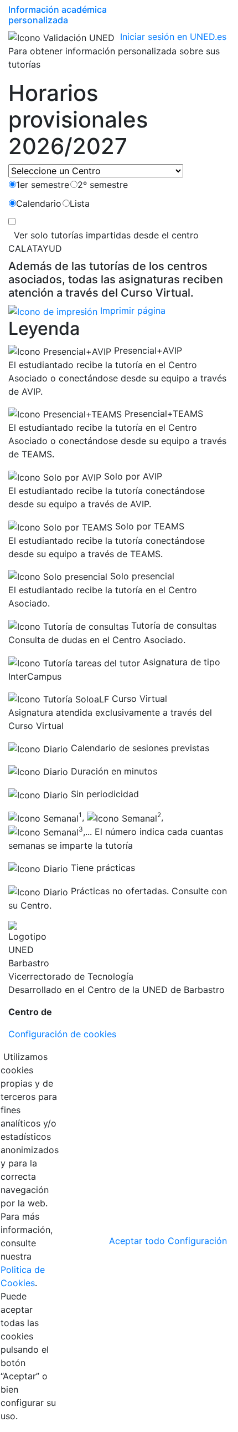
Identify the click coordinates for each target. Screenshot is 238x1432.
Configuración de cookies (62, 1033)
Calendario (38, 203)
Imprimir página (131, 310)
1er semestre (42, 184)
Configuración (197, 1240)
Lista (80, 203)
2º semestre (102, 184)
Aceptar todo (137, 1240)
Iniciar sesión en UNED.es (173, 36)
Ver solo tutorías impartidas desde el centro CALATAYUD (103, 242)
